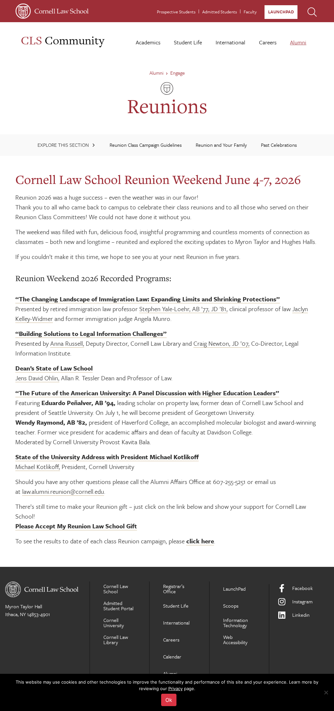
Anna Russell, (67, 343)
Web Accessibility (235, 639)
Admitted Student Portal (118, 605)
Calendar (172, 656)
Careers (268, 42)
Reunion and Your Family (221, 144)
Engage (177, 72)
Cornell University (113, 622)
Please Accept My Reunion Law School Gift (76, 526)
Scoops (230, 605)
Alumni (298, 42)
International (230, 42)
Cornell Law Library (115, 639)
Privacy (175, 688)
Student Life (188, 42)
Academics (148, 42)
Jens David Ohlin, (37, 377)
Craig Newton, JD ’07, (221, 343)
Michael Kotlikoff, (37, 466)
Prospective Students (176, 11)
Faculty (250, 11)
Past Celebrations (279, 144)
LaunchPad (281, 11)
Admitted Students (219, 11)
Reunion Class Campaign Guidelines (146, 144)
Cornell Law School (115, 588)
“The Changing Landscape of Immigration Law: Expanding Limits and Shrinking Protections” (147, 299)
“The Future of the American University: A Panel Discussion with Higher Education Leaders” (147, 392)
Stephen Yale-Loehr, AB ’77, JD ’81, (183, 308)
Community (62, 40)
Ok (168, 700)
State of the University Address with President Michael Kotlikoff (107, 456)
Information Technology (235, 622)
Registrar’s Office (173, 588)
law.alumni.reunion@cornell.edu (63, 491)
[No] (326, 692)
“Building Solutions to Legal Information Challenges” (91, 333)
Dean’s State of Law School (54, 368)
